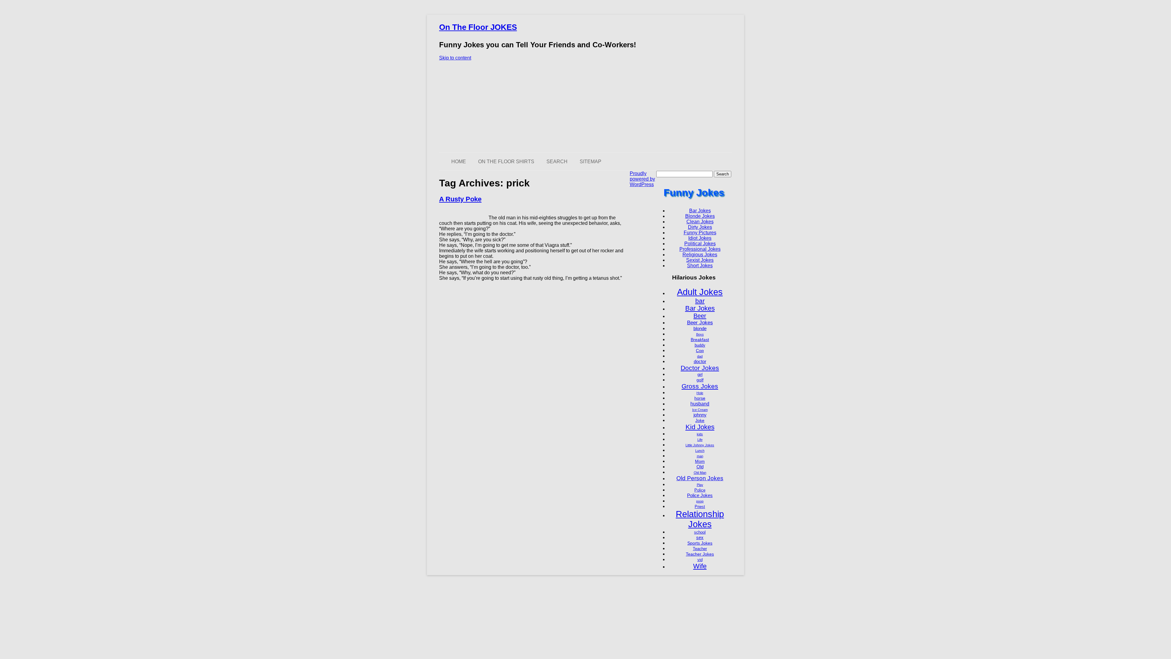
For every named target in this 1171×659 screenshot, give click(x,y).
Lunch (699, 450)
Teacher (700, 549)
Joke (699, 420)
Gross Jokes (700, 386)
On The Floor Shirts (506, 161)
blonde (700, 328)
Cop (700, 350)
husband (699, 403)
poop (700, 501)
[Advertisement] (585, 106)
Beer (699, 315)
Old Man (700, 472)
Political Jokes (700, 243)
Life (700, 439)
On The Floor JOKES (478, 27)
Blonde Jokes (700, 216)
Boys (700, 334)
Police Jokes (700, 495)
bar (700, 300)
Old (700, 466)
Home (458, 161)
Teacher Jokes (700, 554)
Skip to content (455, 57)
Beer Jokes (700, 322)
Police (699, 490)
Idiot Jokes (699, 238)
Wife (700, 566)
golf (700, 379)
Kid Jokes (700, 427)
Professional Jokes (700, 249)
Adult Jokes (700, 292)
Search (557, 161)
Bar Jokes (700, 210)
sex (700, 537)
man (700, 456)
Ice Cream (700, 410)
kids (700, 434)
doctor (700, 361)
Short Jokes (700, 265)
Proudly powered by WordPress (642, 179)
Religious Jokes (699, 254)
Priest (700, 507)
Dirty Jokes (700, 227)
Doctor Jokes (700, 367)
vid (700, 560)
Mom (700, 461)
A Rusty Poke (460, 199)
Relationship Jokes (700, 519)
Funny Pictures (700, 232)
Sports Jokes (699, 543)
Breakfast (700, 339)
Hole (700, 393)
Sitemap (590, 161)
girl (700, 375)
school (700, 532)
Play (700, 485)
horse (699, 398)
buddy (700, 345)
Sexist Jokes (700, 260)
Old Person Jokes (699, 478)
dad (700, 356)
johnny (700, 414)
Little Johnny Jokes (700, 445)
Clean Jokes (700, 221)
